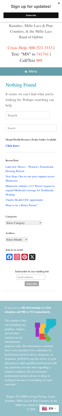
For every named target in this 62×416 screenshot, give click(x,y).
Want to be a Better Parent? (21, 205)
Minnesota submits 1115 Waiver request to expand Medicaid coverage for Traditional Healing (30, 190)
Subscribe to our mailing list (32, 271)
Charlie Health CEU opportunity (24, 200)
